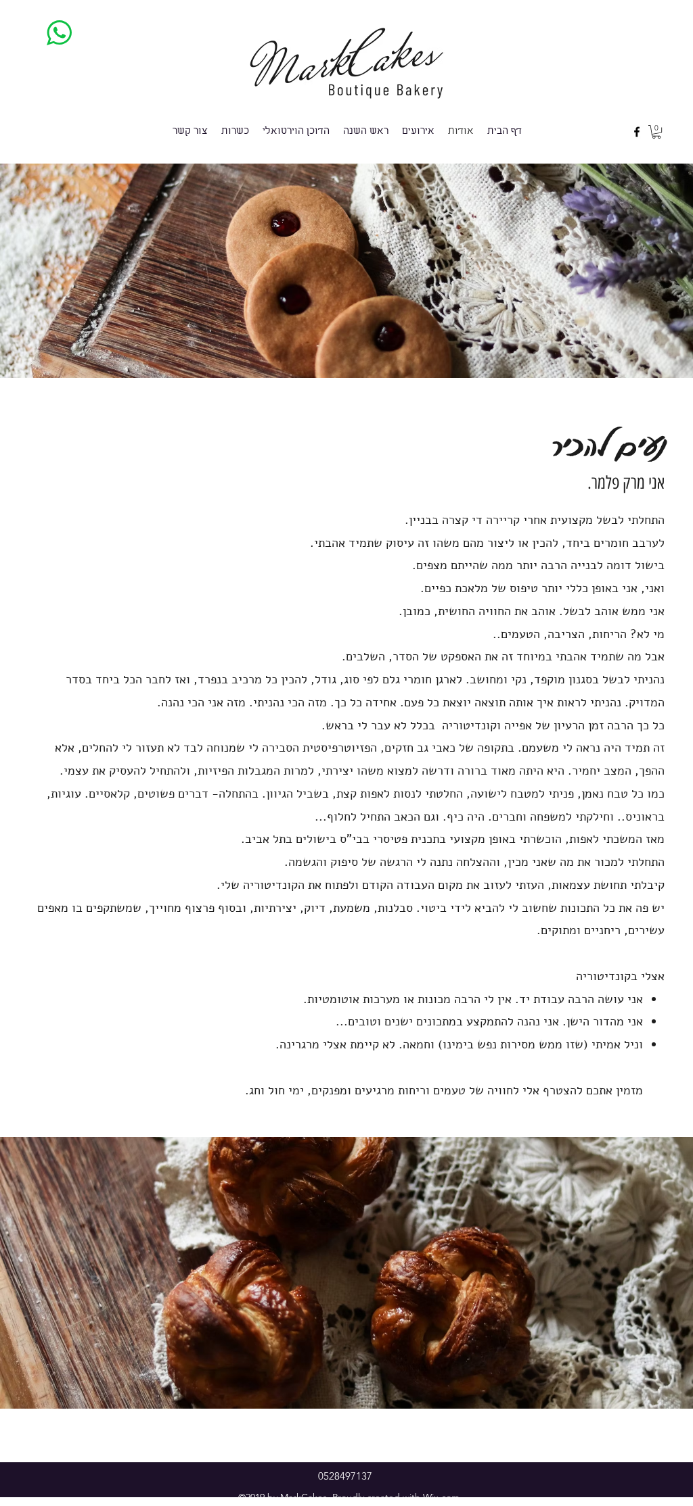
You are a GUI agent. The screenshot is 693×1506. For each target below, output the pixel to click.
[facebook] (637, 132)
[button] (656, 132)
